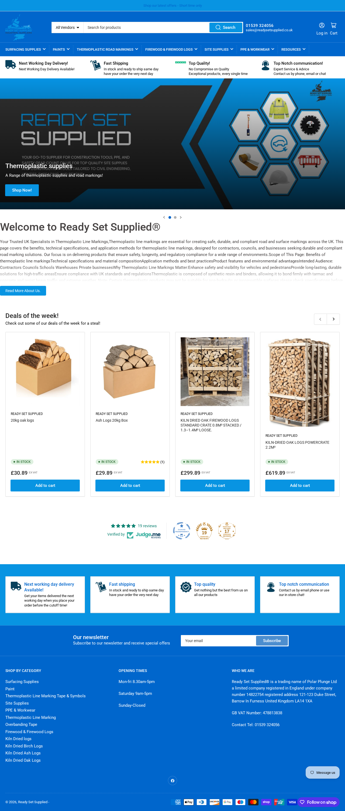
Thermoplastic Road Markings (105, 49)
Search (229, 27)
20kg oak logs (22, 420)
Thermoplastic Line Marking (30, 717)
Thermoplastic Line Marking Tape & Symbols (45, 696)
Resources (291, 49)
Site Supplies (217, 49)
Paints (59, 49)
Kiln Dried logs (18, 738)
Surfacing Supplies (23, 49)
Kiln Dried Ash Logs (23, 753)
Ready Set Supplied (27, 414)
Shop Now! (22, 190)
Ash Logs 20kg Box (112, 420)
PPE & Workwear (255, 49)
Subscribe (272, 640)
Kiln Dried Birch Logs (24, 746)
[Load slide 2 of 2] (175, 217)
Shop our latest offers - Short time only (172, 6)
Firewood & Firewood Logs (169, 49)
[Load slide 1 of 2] (169, 217)
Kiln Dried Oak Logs (23, 760)
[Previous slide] (164, 217)
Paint (10, 689)
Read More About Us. (23, 291)
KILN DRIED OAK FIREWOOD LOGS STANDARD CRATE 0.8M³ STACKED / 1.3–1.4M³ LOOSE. (211, 425)
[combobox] (163, 27)
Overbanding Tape (21, 724)
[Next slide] (180, 217)
